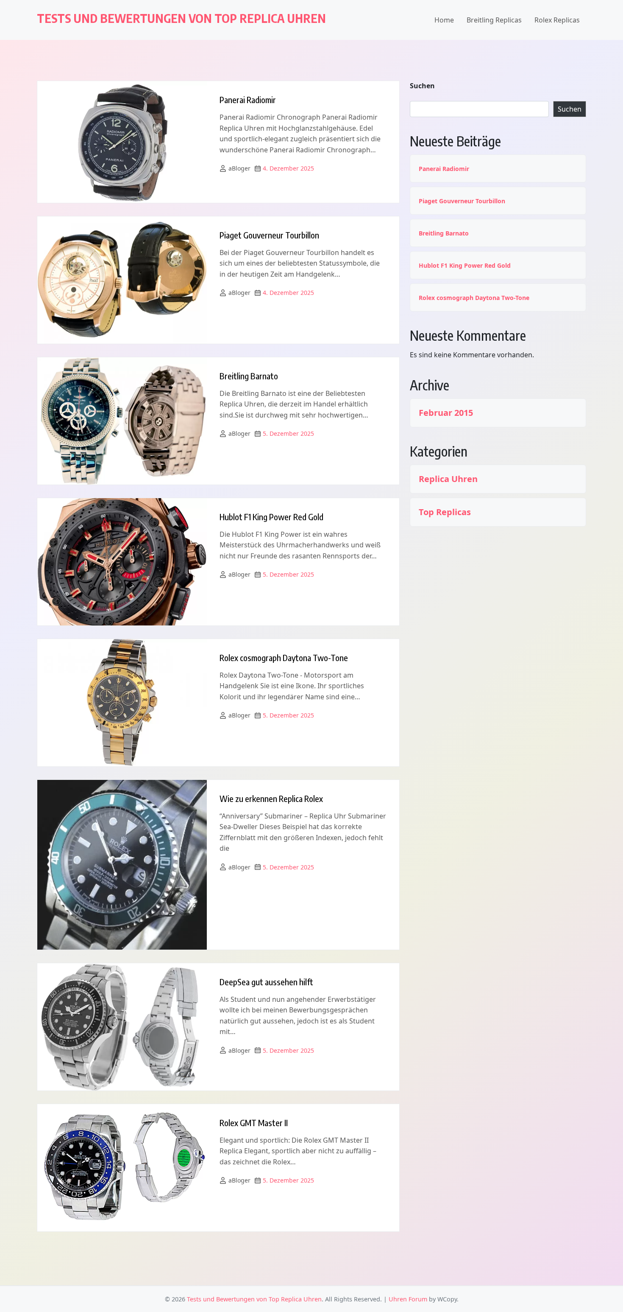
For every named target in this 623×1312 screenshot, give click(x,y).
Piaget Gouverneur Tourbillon (269, 235)
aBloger (239, 168)
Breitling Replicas (494, 20)
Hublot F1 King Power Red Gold (271, 516)
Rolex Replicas (557, 20)
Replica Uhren (448, 479)
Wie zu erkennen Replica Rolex (271, 798)
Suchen (422, 85)
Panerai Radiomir (248, 99)
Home (444, 20)
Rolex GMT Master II (254, 1122)
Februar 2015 (446, 412)
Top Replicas (445, 512)
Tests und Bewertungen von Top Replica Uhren (181, 18)
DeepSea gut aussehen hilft (266, 981)
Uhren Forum (408, 1299)
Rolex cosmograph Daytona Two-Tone (284, 657)
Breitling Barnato (249, 375)
